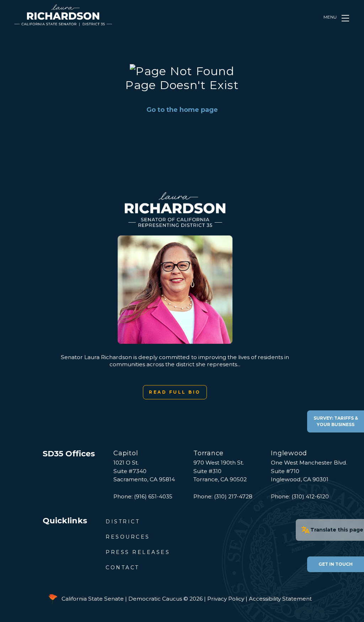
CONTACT (122, 567)
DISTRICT (123, 521)
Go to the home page (182, 110)
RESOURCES (128, 537)
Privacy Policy (225, 598)
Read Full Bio (175, 392)
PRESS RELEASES (138, 552)
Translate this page (336, 530)
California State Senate (92, 598)
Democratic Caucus (155, 598)
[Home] (63, 15)
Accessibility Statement (280, 598)
